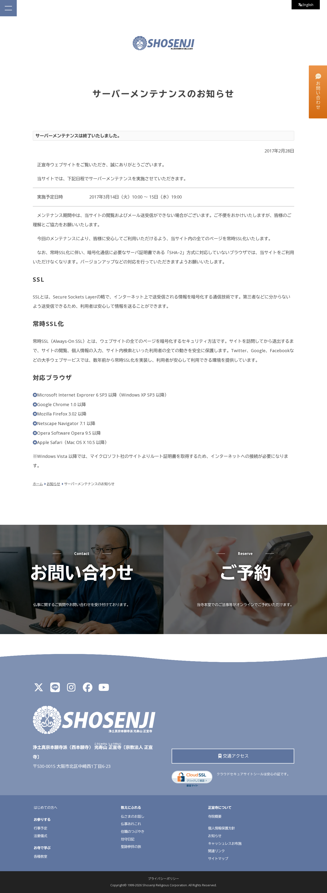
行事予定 (40, 828)
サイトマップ (218, 858)
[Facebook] (88, 689)
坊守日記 (127, 839)
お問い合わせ (318, 95)
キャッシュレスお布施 (225, 843)
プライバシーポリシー (163, 879)
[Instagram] (71, 689)
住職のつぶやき (132, 831)
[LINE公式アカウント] (55, 689)
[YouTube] (104, 689)
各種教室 (40, 856)
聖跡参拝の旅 (131, 846)
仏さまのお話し (132, 816)
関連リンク (216, 851)
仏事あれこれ (131, 824)
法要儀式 (40, 836)
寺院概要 (214, 816)
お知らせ (214, 836)
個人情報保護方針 (221, 828)
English (307, 4)
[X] (39, 689)
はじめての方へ (45, 807)
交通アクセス (236, 756)
